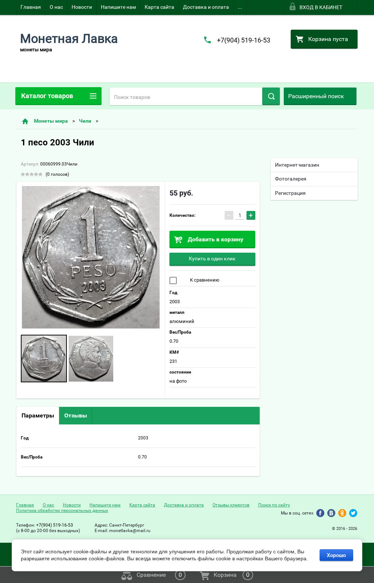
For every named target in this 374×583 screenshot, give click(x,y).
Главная (30, 7)
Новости (82, 7)
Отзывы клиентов (231, 505)
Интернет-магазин (297, 165)
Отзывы (75, 415)
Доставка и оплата (206, 7)
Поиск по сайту (274, 505)
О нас (56, 7)
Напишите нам (118, 7)
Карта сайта (159, 7)
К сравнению (204, 280)
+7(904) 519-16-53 (243, 40)
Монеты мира (51, 121)
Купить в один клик (212, 258)
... (240, 7)
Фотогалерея (290, 179)
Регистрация (290, 193)
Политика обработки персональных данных (62, 510)
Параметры (38, 415)
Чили (85, 121)
